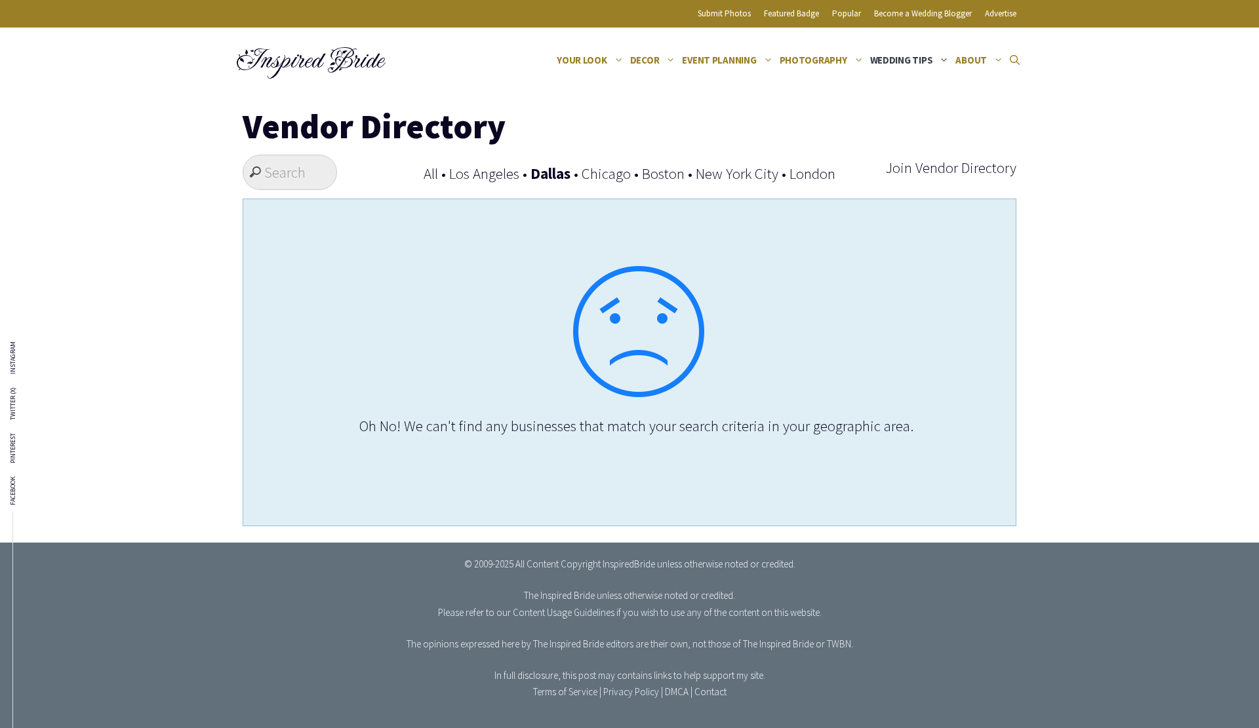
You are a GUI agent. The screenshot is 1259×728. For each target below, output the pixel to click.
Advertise (1000, 13)
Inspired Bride (309, 60)
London (812, 173)
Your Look (582, 60)
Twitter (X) (13, 403)
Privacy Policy (631, 691)
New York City (737, 173)
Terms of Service (565, 691)
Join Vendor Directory (950, 167)
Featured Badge (791, 13)
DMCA (677, 691)
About (971, 60)
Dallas (550, 173)
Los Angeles (484, 173)
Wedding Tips (901, 60)
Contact (710, 691)
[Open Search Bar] (1015, 60)
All (431, 173)
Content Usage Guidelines (563, 612)
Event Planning (719, 60)
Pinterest (13, 448)
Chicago (606, 173)
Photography (813, 60)
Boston (663, 173)
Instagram (13, 357)
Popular (846, 13)
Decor (645, 60)
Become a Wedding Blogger (923, 13)
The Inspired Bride (559, 595)
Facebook (13, 490)
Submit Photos (724, 13)
